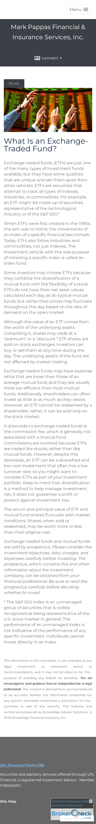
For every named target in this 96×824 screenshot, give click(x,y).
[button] (79, 9)
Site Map (8, 801)
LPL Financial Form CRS (22, 765)
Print (14, 83)
